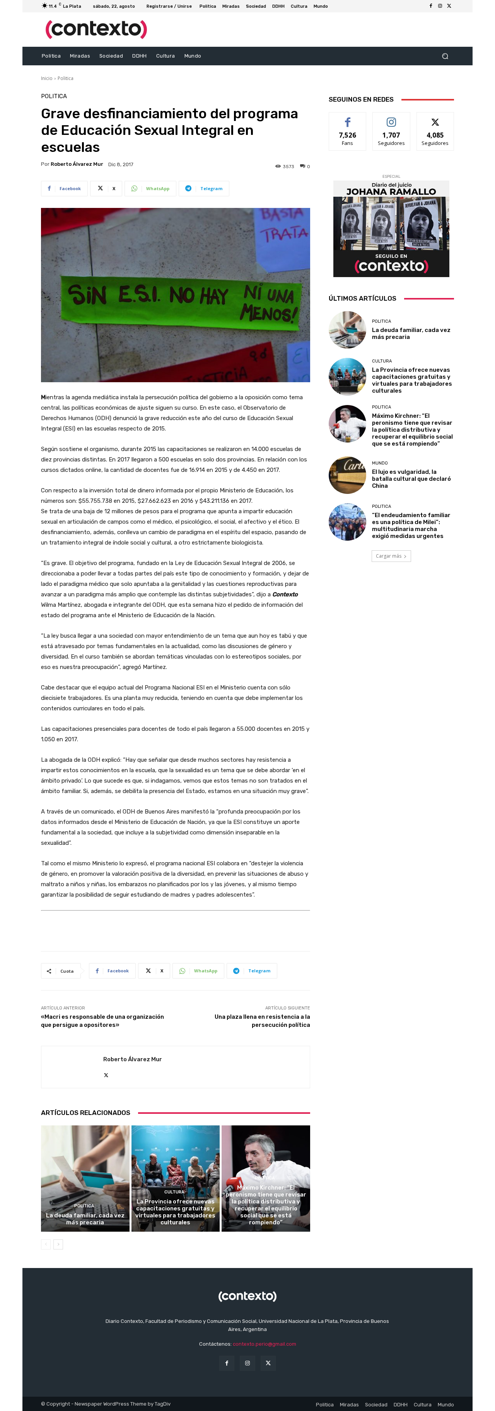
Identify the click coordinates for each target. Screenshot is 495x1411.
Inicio (47, 78)
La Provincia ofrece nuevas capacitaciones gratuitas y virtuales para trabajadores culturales (175, 1212)
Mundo (380, 463)
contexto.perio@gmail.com (264, 1344)
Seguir (391, 118)
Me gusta (348, 118)
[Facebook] (430, 6)
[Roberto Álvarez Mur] (72, 1067)
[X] (449, 6)
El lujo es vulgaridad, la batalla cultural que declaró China (411, 478)
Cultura (174, 1192)
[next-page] (58, 1244)
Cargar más (388, 556)
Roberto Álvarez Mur (77, 164)
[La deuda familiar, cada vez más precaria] (85, 1178)
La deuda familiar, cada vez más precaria (85, 1219)
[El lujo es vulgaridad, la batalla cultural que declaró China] (347, 475)
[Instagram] (440, 6)
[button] (445, 56)
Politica (65, 78)
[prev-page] (46, 1244)
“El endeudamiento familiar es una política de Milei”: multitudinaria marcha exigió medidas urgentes (411, 526)
